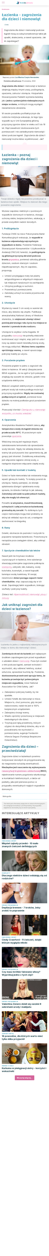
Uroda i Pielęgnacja (10, 905)
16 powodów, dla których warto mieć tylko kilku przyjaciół (22, 1037)
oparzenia (16, 436)
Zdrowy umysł (8, 1033)
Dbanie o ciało (8, 1066)
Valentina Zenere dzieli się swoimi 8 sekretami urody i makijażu (21, 1005)
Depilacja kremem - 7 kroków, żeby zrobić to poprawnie (21, 909)
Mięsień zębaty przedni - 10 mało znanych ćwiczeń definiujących (20, 845)
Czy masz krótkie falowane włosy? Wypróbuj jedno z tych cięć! (21, 973)
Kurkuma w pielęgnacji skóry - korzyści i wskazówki (24, 1070)
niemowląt (17, 335)
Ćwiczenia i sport (9, 841)
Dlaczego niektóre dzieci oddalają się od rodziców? (24, 877)
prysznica (14, 259)
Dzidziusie (5, 9)
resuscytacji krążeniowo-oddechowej (21, 771)
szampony (7, 567)
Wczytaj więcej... (24, 1078)
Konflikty (6, 873)
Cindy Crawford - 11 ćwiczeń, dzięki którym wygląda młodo (21, 941)
